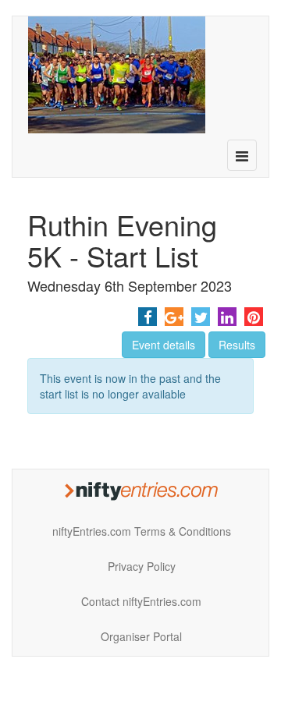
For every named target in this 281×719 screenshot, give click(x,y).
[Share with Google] (174, 316)
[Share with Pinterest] (253, 316)
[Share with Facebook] (147, 316)
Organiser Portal (141, 636)
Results (237, 344)
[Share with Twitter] (200, 316)
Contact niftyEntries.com (141, 601)
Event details (163, 344)
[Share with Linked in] (227, 316)
